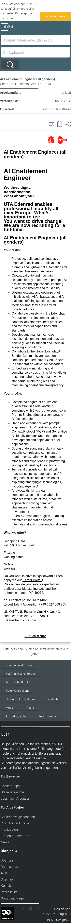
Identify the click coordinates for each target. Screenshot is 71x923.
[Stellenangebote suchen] (10, 64)
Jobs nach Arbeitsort (15, 798)
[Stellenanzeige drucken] (51, 124)
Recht (30, 707)
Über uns (7, 860)
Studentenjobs (46, 716)
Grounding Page (12, 898)
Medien (10, 707)
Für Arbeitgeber (55, 16)
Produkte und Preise (15, 823)
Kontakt (6, 885)
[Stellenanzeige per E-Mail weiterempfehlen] (68, 124)
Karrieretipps (10, 785)
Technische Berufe (18, 682)
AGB (4, 873)
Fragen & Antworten (15, 835)
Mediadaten (9, 829)
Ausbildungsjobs (16, 716)
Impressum (9, 892)
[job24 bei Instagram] (37, 909)
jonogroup (63, 913)
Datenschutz (10, 866)
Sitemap (7, 879)
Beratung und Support (20, 665)
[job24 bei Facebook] (31, 909)
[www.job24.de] (21, 30)
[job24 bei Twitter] (24, 909)
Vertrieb (53, 699)
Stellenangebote (12, 792)
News (5, 842)
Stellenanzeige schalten (18, 816)
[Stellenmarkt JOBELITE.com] (10, 909)
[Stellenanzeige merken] (59, 124)
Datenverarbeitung (17, 690)
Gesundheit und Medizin (21, 699)
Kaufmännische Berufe (20, 673)
